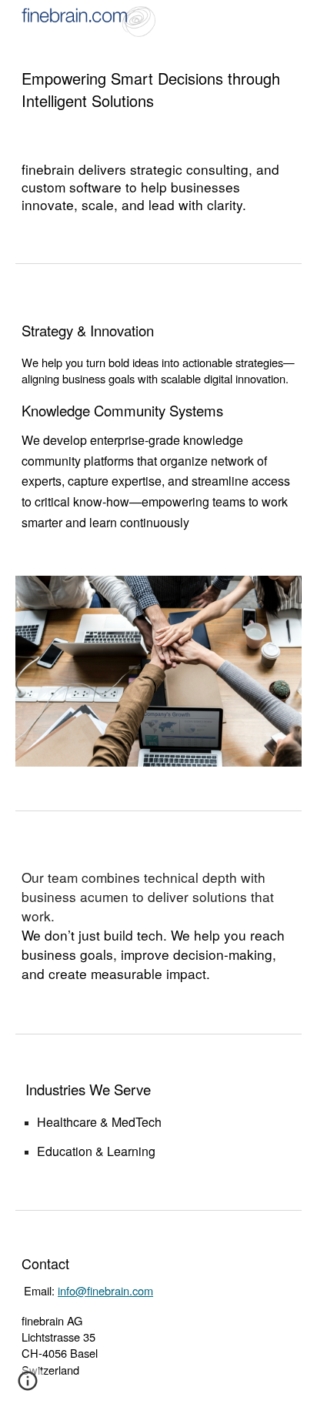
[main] (158, 90)
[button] (27, 1386)
